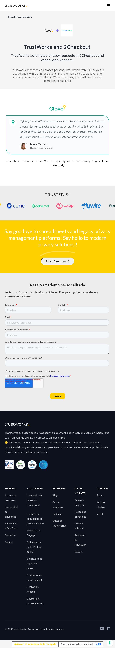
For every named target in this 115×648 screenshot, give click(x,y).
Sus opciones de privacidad (77, 644)
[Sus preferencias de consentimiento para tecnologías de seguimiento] (110, 643)
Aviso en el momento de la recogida (35, 644)
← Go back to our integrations (19, 17)
